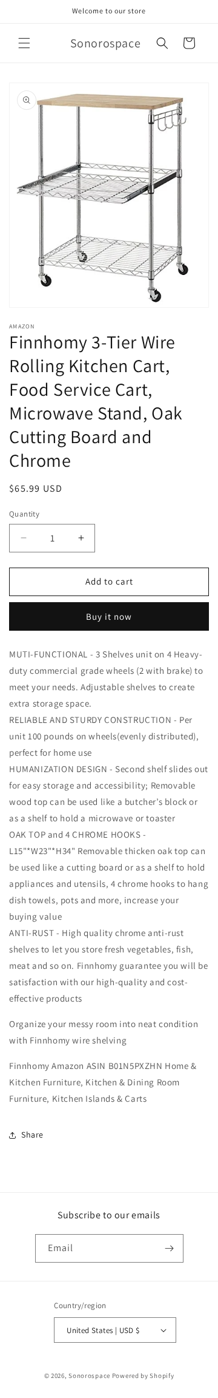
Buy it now (109, 616)
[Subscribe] (169, 1248)
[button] (24, 43)
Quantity (24, 514)
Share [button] (32, 1134)
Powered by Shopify (143, 1375)
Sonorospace (89, 1375)
